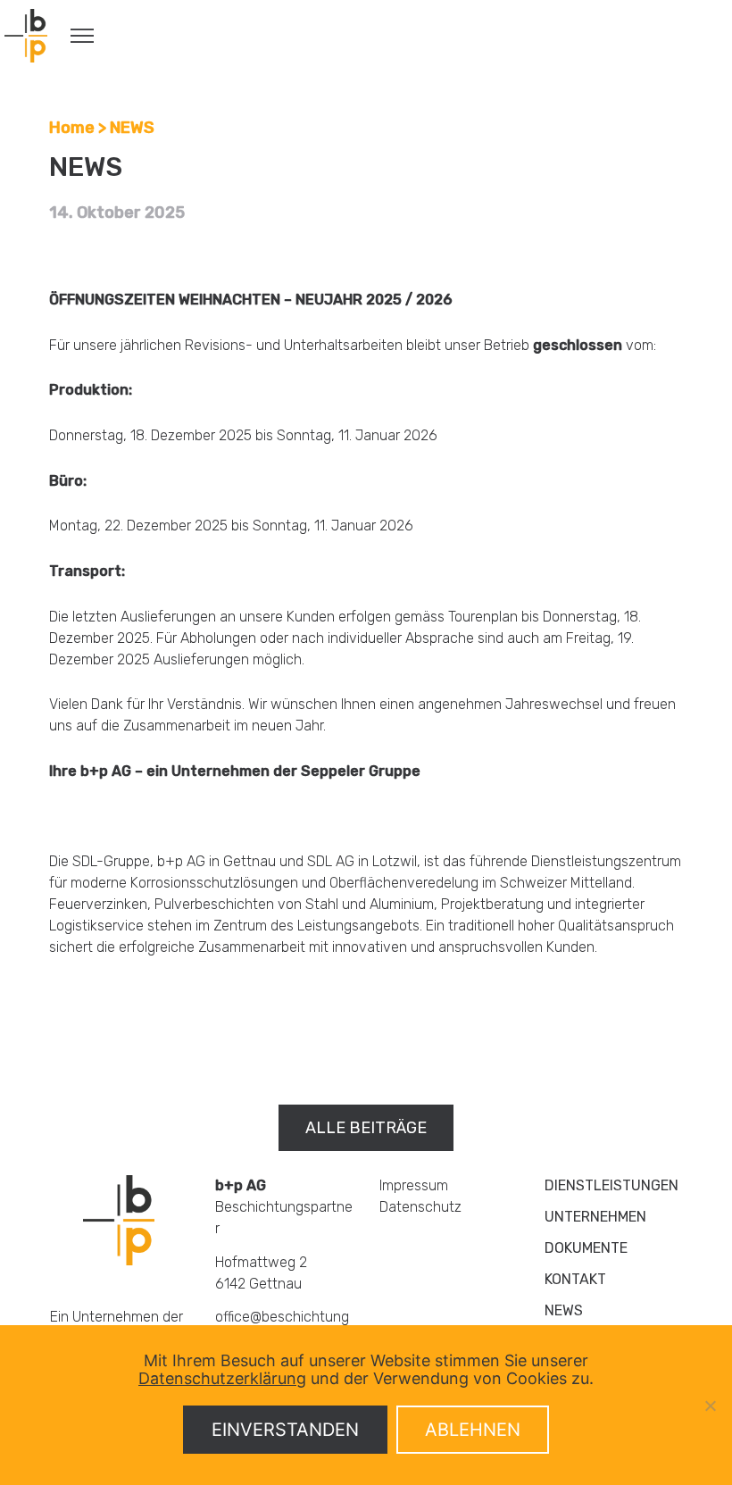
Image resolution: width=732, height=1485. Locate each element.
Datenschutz (420, 1206)
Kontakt (575, 1279)
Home (72, 128)
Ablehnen (472, 1429)
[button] (366, 1128)
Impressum (413, 1185)
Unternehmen (595, 1216)
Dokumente (586, 1247)
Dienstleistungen (611, 1185)
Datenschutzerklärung (222, 1378)
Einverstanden (285, 1429)
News (564, 1310)
